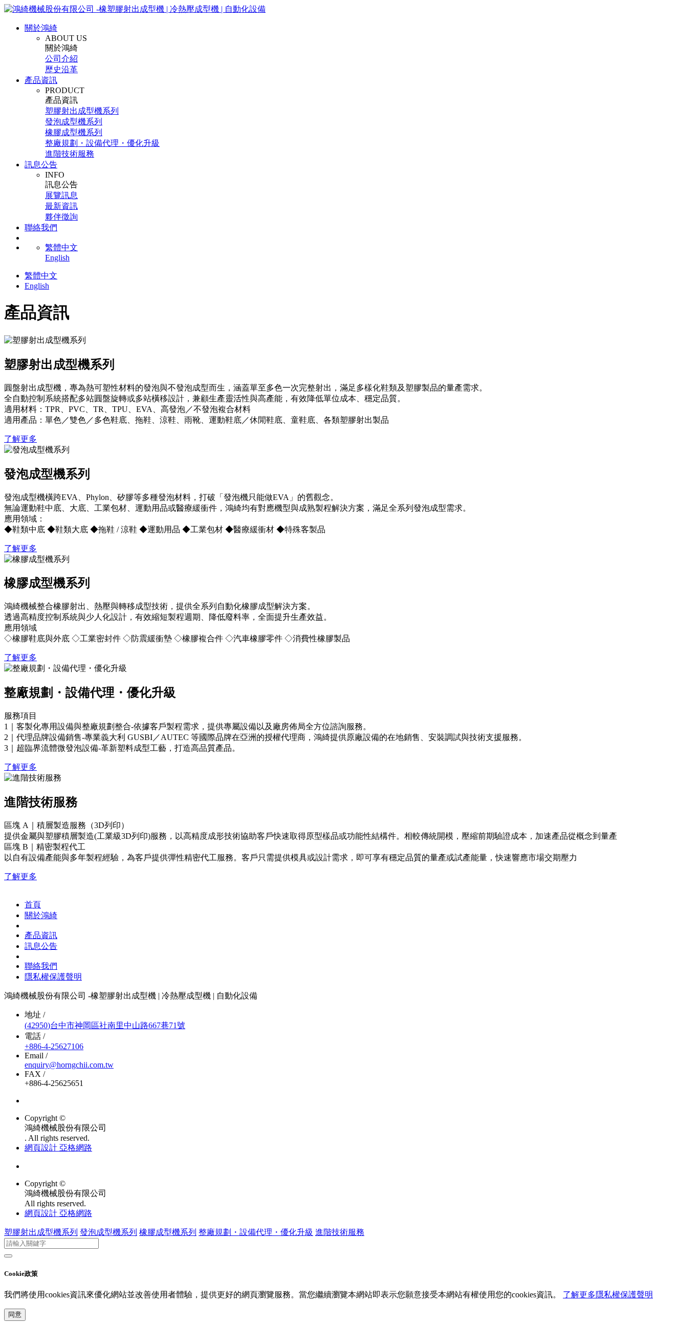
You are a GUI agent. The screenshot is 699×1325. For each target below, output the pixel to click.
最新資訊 (61, 206)
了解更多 (20, 439)
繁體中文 (61, 247)
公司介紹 (61, 58)
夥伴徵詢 (61, 216)
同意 (14, 1314)
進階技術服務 (69, 153)
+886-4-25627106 (54, 1046)
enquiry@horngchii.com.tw (69, 1064)
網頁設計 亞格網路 (58, 1147)
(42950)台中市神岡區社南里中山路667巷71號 (105, 1025)
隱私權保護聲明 (53, 976)
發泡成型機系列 (73, 121)
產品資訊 (41, 80)
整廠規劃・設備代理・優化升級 (102, 143)
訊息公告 (41, 164)
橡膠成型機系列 (73, 132)
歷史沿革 (61, 69)
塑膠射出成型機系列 (82, 110)
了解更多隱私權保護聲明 (608, 1294)
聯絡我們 (41, 227)
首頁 (33, 904)
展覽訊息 (61, 195)
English (57, 257)
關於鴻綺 (41, 28)
